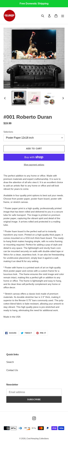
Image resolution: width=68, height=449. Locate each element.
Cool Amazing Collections (38, 438)
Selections (8, 132)
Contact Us (12, 370)
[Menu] (62, 15)
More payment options (34, 165)
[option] (19, 98)
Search (10, 362)
